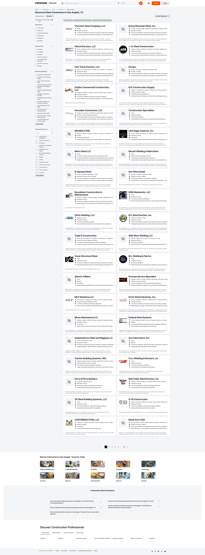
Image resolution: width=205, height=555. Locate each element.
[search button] (141, 3)
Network (52, 3)
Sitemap (96, 550)
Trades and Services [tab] (68, 532)
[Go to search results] (52, 133)
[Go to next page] (127, 447)
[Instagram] (161, 551)
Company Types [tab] (45, 532)
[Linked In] (152, 551)
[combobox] (129, 3)
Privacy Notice (64, 550)
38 (124, 447)
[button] (36, 28)
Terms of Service (73, 550)
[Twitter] (158, 551)
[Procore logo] (41, 3)
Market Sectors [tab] (56, 532)
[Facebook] (155, 551)
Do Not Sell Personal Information (85, 550)
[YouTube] (165, 551)
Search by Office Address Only (45, 20)
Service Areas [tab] (80, 532)
